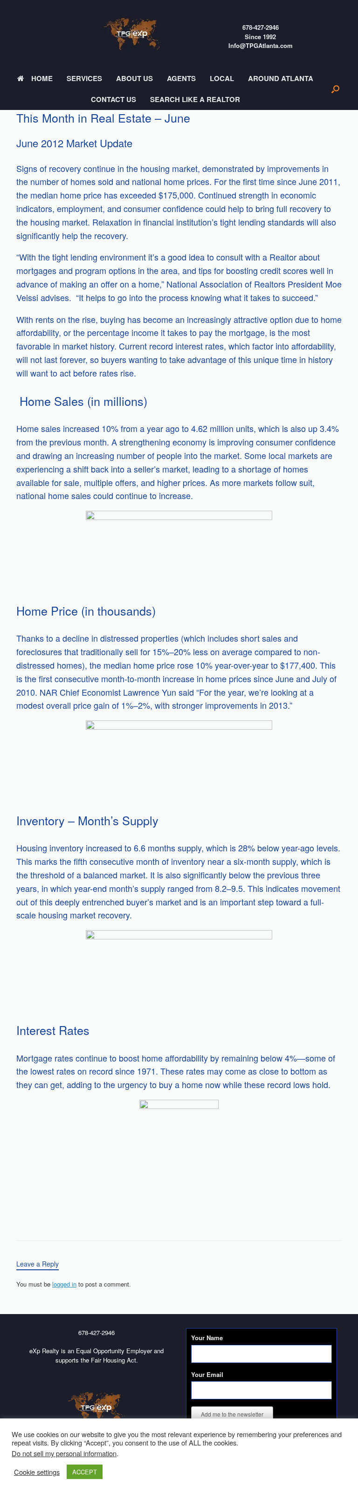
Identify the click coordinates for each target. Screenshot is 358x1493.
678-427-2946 (260, 27)
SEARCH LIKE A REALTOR (195, 99)
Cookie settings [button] (37, 1472)
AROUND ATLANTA (280, 78)
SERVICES (84, 78)
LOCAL (222, 78)
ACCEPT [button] (84, 1471)
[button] (335, 89)
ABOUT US (134, 78)
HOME (42, 78)
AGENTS (181, 78)
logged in (64, 1284)
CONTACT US (113, 99)
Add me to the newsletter (232, 1414)
